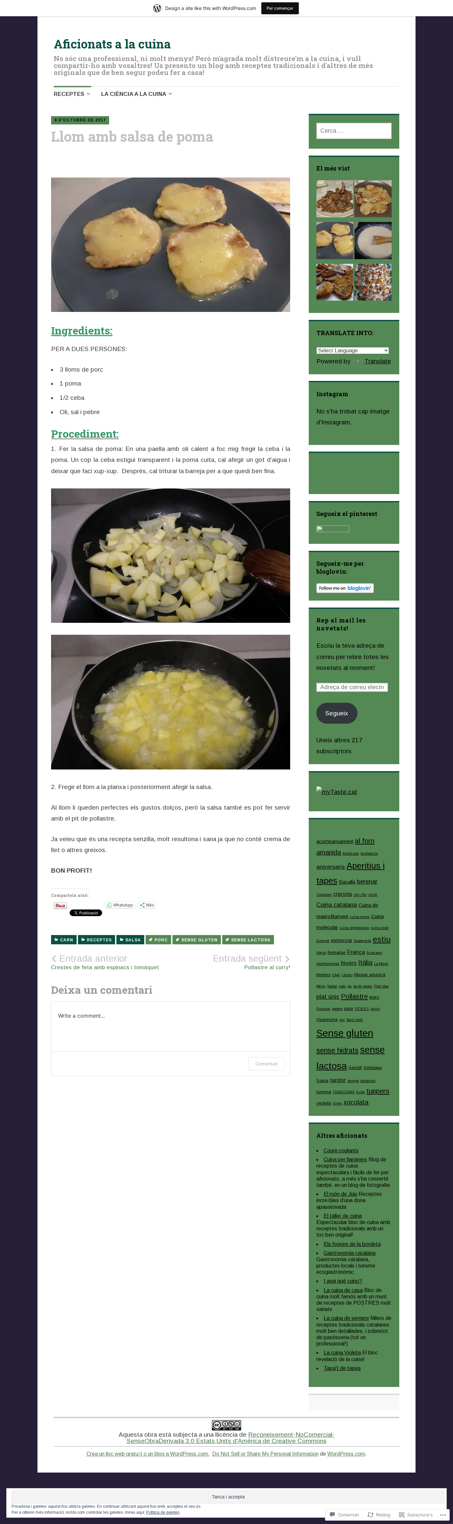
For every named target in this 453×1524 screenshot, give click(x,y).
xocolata (356, 1102)
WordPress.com (346, 1454)
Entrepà (322, 941)
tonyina (323, 1091)
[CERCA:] (354, 131)
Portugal (323, 1009)
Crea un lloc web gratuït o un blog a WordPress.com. (148, 1454)
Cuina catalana (336, 904)
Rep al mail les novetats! (341, 624)
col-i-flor (360, 895)
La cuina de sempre (346, 1318)
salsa (133, 940)
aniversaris (330, 867)
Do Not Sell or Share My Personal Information (265, 1454)
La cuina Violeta (342, 1352)
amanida (328, 852)
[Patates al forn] (373, 200)
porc (161, 940)
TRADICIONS (344, 1092)
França (356, 952)
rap (342, 1020)
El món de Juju (340, 1194)
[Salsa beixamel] (373, 242)
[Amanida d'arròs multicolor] (373, 284)
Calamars (324, 895)
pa (350, 986)
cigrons (342, 894)
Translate (377, 361)
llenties (323, 974)
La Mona (381, 964)
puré (348, 1008)
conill (372, 895)
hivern (348, 963)
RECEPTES (69, 94)
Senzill (355, 1067)
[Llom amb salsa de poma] (334, 242)
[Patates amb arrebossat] (334, 284)
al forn (364, 840)
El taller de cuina (343, 1216)
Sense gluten (199, 940)
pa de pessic (362, 986)
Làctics (347, 975)
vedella (323, 1103)
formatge (337, 952)
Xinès (337, 1103)
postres (337, 1009)
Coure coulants (341, 1150)
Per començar (280, 8)
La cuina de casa (343, 1290)
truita (360, 1092)
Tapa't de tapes (342, 1368)
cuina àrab (379, 928)
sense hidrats (337, 1050)
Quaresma (327, 1019)
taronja (353, 1081)
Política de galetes (162, 1512)
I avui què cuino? (343, 1281)
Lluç (336, 974)
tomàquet (367, 1081)
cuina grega (359, 917)
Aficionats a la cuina (112, 44)
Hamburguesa (327, 964)
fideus (321, 953)
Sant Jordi (354, 1020)
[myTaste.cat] (336, 791)
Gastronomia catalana (349, 1253)
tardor (338, 1080)
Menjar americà (369, 974)
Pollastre (354, 996)
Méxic (321, 986)
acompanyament (334, 841)
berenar (367, 881)
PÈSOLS (362, 1009)
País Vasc (381, 986)
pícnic (375, 1009)
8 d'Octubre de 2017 (80, 120)
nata (342, 986)
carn (66, 940)
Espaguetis (362, 941)
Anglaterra (369, 853)
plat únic (327, 996)
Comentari (266, 1063)
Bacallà (347, 882)
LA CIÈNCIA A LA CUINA (133, 94)
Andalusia (351, 853)
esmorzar (341, 940)
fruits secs (374, 953)
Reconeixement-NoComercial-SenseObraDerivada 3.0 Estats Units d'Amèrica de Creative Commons (231, 1437)
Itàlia (365, 962)
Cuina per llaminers (345, 1159)
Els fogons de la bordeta (352, 1244)
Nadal (332, 986)
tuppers (377, 1091)
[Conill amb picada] (334, 200)
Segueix (336, 713)
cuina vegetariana (354, 928)
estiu (382, 939)
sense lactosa (251, 940)
